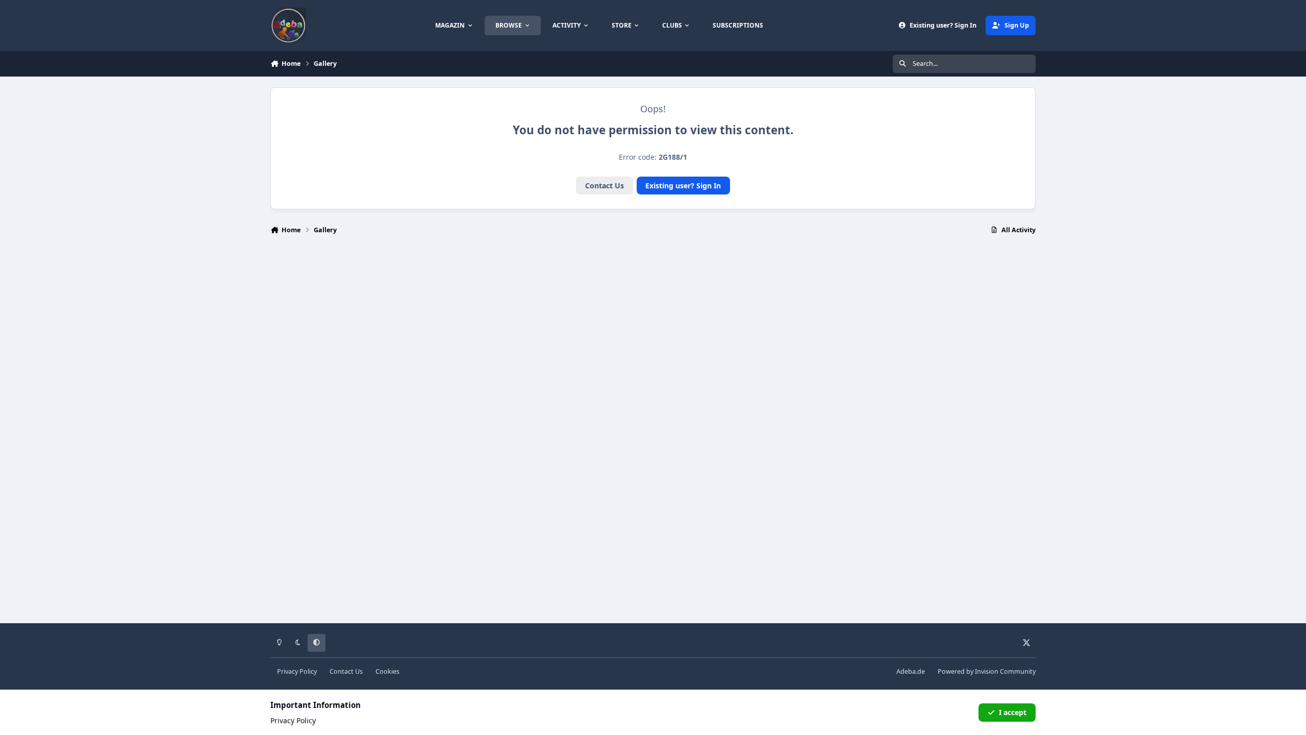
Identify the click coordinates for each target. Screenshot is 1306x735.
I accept (1012, 712)
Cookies (387, 671)
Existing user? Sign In (683, 185)
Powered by (987, 671)
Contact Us (604, 185)
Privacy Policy (297, 671)
